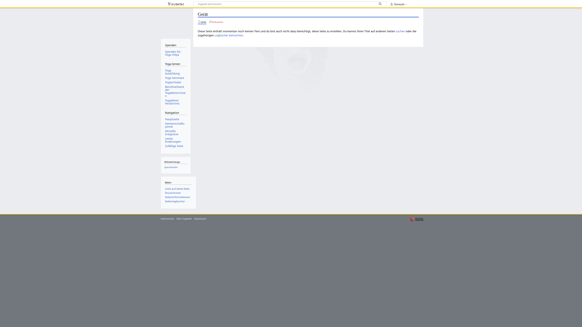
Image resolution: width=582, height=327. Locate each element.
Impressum (200, 218)
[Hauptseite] (175, 22)
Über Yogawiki (184, 218)
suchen (400, 31)
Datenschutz (167, 218)
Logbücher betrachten (229, 35)
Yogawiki (176, 4)
